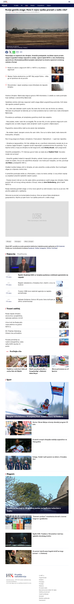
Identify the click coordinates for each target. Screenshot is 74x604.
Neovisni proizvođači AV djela (47, 590)
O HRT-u (41, 575)
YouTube (54, 248)
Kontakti (41, 596)
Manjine (33, 5)
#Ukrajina (17, 241)
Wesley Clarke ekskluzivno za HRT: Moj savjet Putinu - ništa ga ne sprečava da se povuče (28, 77)
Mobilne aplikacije (44, 598)
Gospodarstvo (40, 5)
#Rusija (9, 241)
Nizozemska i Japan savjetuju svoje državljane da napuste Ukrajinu (27, 86)
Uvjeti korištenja (43, 594)
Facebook (31, 248)
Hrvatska (16, 5)
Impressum (42, 600)
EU (21, 5)
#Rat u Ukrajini (29, 241)
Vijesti (4, 5)
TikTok (48, 248)
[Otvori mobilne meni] (69, 2)
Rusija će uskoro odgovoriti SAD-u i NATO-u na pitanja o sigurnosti (27, 69)
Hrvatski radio (43, 588)
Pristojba (41, 582)
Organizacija (42, 577)
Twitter (37, 248)
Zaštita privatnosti (44, 592)
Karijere (41, 579)
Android (61, 246)
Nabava (41, 586)
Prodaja (41, 583)
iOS (57, 246)
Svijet (26, 5)
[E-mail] (17, 52)
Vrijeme (49, 5)
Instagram (42, 248)
